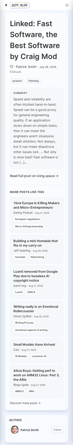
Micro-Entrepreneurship (29, 226)
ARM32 (19, 391)
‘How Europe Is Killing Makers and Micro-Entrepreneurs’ (36, 205)
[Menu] (67, 5)
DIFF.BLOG (19, 5)
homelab (20, 256)
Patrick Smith (26, 67)
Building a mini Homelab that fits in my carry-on (35, 243)
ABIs (31, 391)
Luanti (18, 292)
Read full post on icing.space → (34, 176)
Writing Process (24, 322)
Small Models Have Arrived (34, 344)
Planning (34, 80)
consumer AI (39, 356)
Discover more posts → (25, 403)
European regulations (27, 219)
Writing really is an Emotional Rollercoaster (35, 309)
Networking (37, 256)
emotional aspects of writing (31, 329)
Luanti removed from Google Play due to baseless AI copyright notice (35, 275)
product (17, 80)
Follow (57, 429)
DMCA (31, 292)
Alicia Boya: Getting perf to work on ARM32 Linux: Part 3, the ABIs (36, 375)
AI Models (21, 356)
